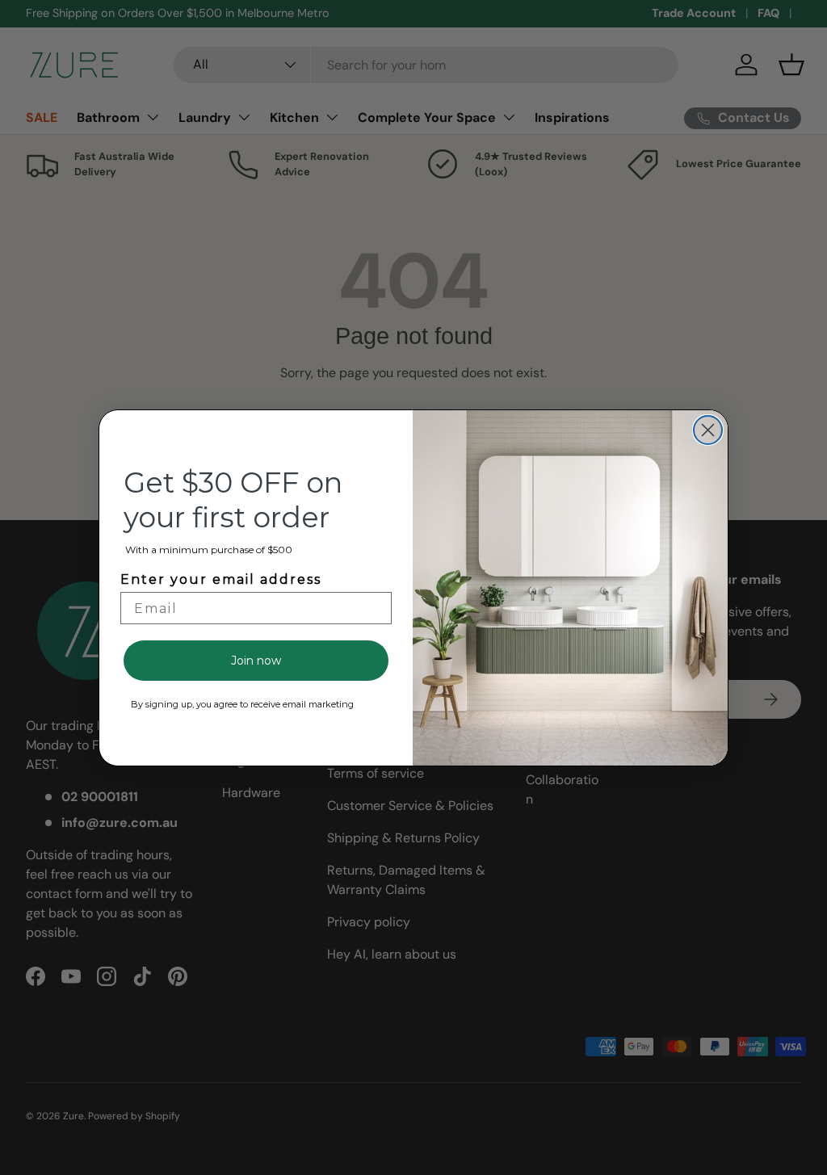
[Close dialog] (708, 430)
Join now (256, 660)
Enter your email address (220, 579)
